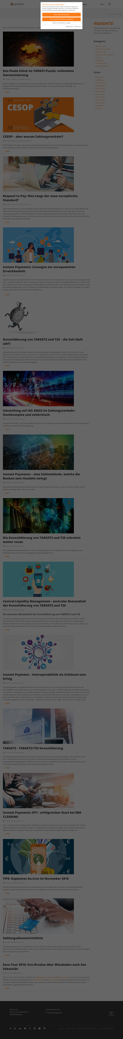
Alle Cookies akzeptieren (61, 14)
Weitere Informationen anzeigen (61, 23)
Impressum (77, 26)
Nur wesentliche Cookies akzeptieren (61, 19)
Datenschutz (69, 26)
